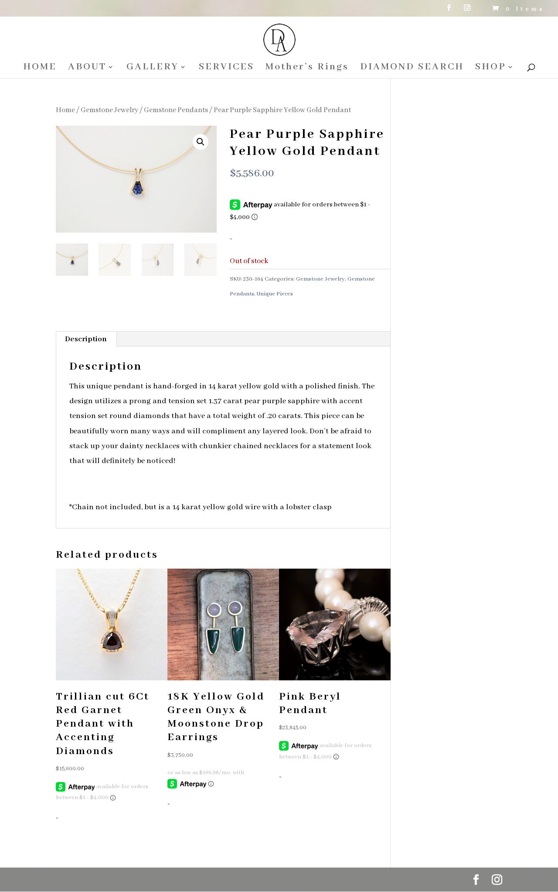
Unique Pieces (275, 294)
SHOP (490, 68)
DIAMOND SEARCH (412, 68)
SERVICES (226, 68)
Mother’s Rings (307, 68)
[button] (200, 142)
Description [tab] (86, 339)
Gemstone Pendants (176, 110)
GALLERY (152, 68)
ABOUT (87, 68)
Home (65, 110)
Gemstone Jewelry (109, 110)
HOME (40, 68)
